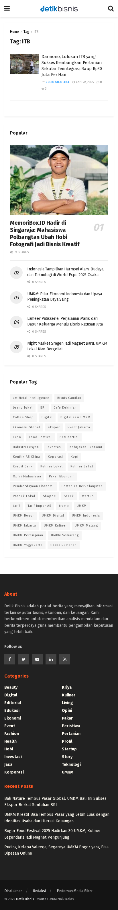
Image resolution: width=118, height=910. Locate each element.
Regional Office (58, 82)
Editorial (12, 702)
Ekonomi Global (26, 427)
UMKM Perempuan (28, 535)
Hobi (8, 749)
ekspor (54, 427)
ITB (36, 32)
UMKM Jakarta (24, 525)
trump (64, 506)
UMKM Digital (53, 515)
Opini (67, 710)
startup (88, 496)
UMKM (82, 506)
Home (14, 32)
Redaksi (39, 891)
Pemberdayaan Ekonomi (33, 486)
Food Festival (40, 437)
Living (67, 702)
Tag (26, 32)
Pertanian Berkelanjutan (82, 486)
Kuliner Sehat (81, 466)
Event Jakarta (79, 427)
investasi (54, 447)
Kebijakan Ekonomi (86, 447)
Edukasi (11, 710)
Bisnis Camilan (69, 398)
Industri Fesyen (26, 447)
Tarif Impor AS (39, 506)
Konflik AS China (26, 457)
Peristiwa (71, 726)
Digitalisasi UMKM (75, 417)
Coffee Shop (23, 417)
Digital (47, 417)
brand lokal (23, 407)
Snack (69, 496)
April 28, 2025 (84, 82)
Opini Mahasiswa (27, 476)
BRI (43, 407)
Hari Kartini (69, 437)
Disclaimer (13, 891)
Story (67, 756)
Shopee (49, 496)
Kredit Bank (23, 466)
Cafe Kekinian (65, 407)
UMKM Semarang (65, 535)
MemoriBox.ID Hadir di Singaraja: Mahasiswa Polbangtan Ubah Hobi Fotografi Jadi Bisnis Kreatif (44, 233)
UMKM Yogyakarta (28, 545)
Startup (69, 749)
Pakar (67, 718)
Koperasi (55, 457)
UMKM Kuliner (55, 525)
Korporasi (14, 772)
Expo (17, 437)
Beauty (10, 687)
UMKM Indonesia (86, 515)
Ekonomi (12, 718)
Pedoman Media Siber (75, 891)
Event (9, 726)
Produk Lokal (24, 496)
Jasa (8, 764)
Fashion (11, 733)
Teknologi (71, 764)
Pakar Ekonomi (61, 476)
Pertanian (71, 733)
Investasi (13, 756)
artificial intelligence (31, 398)
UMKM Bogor (23, 515)
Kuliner (68, 695)
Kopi (74, 457)
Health (10, 741)
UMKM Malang (86, 525)
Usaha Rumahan (63, 545)
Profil (67, 741)
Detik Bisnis (25, 899)
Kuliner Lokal (51, 466)
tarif (16, 506)
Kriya (67, 687)
